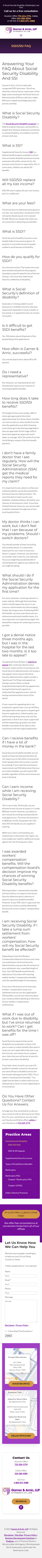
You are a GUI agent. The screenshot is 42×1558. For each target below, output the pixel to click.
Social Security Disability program (21, 123)
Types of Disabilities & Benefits (18, 1164)
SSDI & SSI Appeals (16, 1151)
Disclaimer (10, 1325)
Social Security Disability (16, 1141)
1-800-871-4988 (27, 21)
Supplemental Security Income (18, 1158)
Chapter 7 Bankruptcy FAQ (19, 1179)
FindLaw (10, 1541)
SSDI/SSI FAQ (14, 1145)
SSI (31, 152)
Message (9, 1297)
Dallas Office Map (21, 1435)
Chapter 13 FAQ (15, 1185)
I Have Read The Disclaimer (20, 1331)
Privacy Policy (22, 1325)
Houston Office (21, 1383)
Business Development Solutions (20, 1538)
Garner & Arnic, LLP (19, 1529)
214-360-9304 (24, 18)
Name (7, 1271)
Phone (8, 1288)
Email (8, 1280)
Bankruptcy (10, 1170)
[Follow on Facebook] (21, 1507)
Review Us (21, 1501)
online (32, 1120)
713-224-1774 (24, 16)
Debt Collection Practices (16, 1193)
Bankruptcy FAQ (12, 1175)
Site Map (19, 1535)
